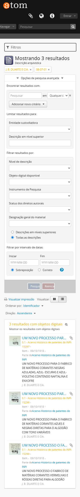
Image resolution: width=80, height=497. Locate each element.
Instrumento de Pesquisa (25, 189)
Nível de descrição (20, 162)
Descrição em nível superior (26, 137)
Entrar (67, 16)
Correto (47, 270)
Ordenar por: (14, 306)
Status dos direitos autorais (26, 203)
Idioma (41, 16)
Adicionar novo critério (26, 104)
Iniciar (13, 256)
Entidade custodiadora (23, 123)
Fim (42, 256)
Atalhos (52, 16)
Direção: (11, 313)
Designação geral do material (27, 217)
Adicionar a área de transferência (71, 338)
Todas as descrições (28, 237)
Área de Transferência (30, 16)
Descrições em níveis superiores (35, 232)
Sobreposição (24, 270)
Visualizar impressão (21, 299)
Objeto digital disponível (24, 175)
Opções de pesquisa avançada (40, 78)
